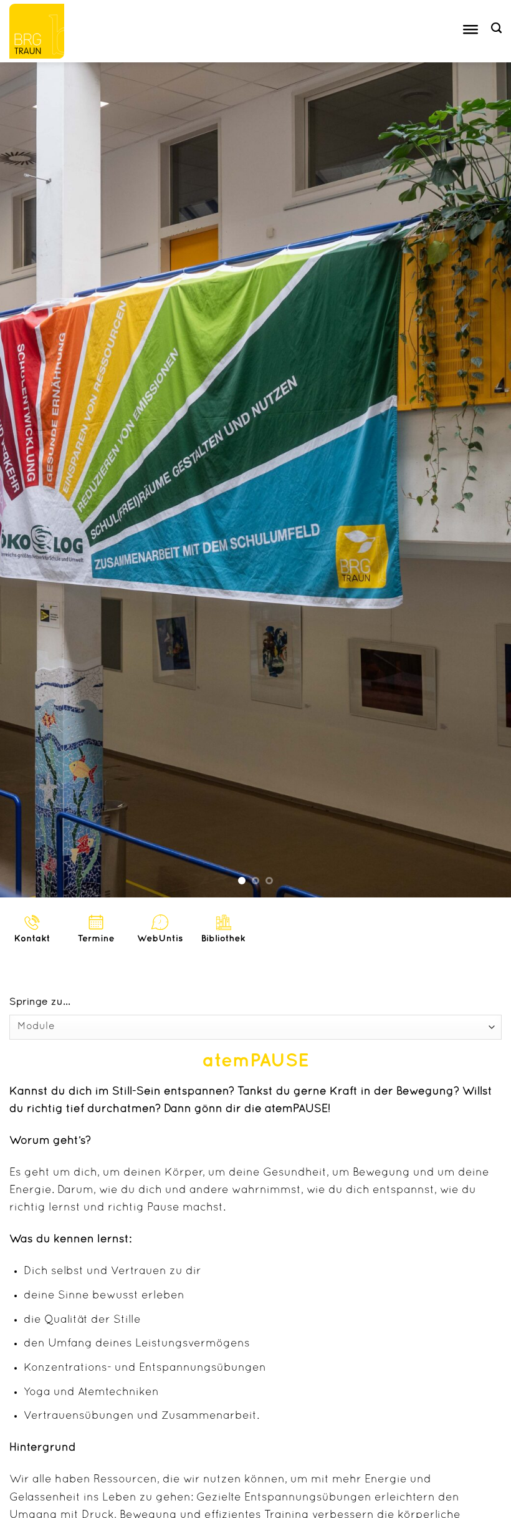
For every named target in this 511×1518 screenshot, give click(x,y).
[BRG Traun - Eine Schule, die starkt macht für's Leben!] (42, 31)
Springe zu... (39, 1002)
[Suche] (496, 28)
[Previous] (26, 479)
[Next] (485, 479)
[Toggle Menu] (470, 31)
